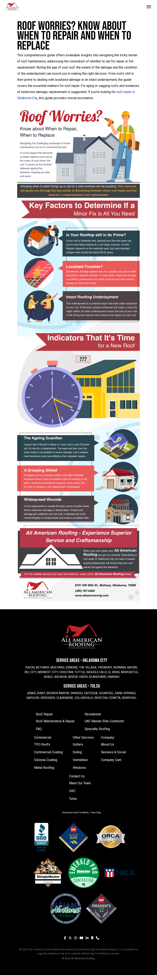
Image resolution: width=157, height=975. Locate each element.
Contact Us (77, 776)
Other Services (83, 737)
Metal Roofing (44, 768)
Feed (93, 812)
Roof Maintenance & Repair (55, 721)
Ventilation (80, 760)
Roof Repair (44, 714)
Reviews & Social (113, 752)
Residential (93, 714)
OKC (72, 791)
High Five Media (81, 812)
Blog (99, 812)
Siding (77, 752)
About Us (107, 744)
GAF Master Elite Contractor (104, 721)
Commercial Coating (48, 752)
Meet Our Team (80, 783)
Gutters (78, 744)
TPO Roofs (42, 744)
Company (107, 737)
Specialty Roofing (97, 729)
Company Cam (111, 760)
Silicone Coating (45, 760)
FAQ (39, 729)
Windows (79, 768)
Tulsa (73, 799)
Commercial (42, 737)
